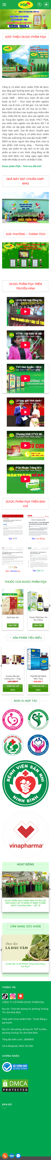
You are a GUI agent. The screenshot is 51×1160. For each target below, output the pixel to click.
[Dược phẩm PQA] (25, 4)
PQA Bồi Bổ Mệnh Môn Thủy (38, 677)
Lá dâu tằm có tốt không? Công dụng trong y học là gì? (25, 965)
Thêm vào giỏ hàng (13, 688)
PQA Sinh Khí (13, 617)
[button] (4, 5)
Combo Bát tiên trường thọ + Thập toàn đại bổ (13, 678)
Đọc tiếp (13, 625)
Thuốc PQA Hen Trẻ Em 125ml (38, 618)
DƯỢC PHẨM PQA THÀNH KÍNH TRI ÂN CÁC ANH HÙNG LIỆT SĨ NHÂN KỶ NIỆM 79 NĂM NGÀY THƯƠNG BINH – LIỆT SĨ (25, 903)
